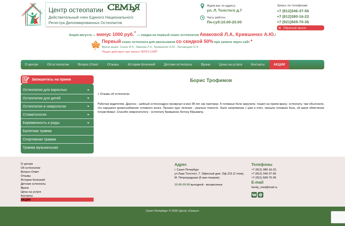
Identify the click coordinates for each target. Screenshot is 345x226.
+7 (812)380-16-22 (293, 16)
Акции (279, 64)
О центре (31, 64)
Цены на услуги (230, 64)
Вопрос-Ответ (88, 64)
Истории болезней (141, 64)
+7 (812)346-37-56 (293, 11)
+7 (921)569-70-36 (293, 22)
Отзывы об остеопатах (115, 93)
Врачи (205, 64)
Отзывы (113, 64)
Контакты (258, 64)
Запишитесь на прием (51, 79)
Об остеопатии (58, 64)
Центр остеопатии (77, 10)
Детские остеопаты (178, 64)
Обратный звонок (294, 27)
